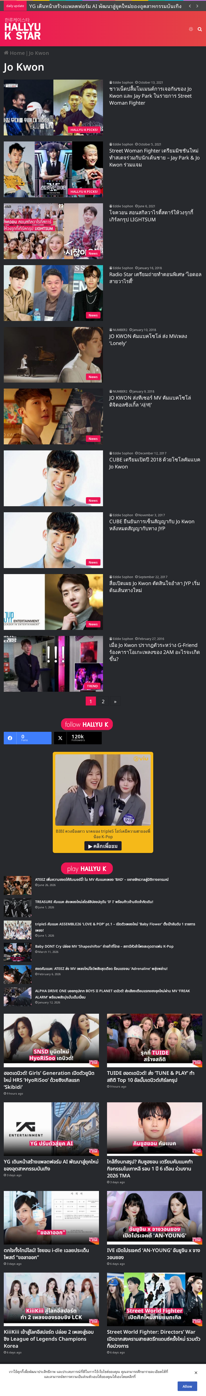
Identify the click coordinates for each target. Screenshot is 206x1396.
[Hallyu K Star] (22, 29)
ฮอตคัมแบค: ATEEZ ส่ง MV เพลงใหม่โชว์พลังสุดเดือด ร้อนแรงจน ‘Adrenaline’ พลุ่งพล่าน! (101, 968)
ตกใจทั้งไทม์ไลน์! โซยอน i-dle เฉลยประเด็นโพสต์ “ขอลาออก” (46, 1254)
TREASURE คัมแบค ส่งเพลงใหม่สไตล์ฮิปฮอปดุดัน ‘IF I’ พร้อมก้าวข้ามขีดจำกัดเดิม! (94, 902)
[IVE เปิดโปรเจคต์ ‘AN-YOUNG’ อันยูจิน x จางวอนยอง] (154, 1218)
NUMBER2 (120, 329)
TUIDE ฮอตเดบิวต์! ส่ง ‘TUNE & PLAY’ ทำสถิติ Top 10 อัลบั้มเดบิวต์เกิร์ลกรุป (150, 1077)
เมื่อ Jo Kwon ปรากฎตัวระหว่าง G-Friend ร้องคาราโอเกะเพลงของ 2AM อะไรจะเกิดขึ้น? (154, 652)
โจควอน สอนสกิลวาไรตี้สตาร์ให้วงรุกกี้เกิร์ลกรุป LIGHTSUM (151, 216)
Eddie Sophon (123, 82)
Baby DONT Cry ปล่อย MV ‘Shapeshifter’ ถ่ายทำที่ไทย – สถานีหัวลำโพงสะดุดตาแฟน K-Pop (104, 946)
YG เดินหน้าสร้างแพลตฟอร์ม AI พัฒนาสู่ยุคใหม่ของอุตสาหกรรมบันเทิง (51, 1165)
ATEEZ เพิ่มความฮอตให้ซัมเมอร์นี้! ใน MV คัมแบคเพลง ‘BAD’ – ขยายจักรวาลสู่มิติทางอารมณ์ (102, 879)
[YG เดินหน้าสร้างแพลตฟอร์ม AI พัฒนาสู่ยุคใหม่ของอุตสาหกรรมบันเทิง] (51, 1129)
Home (17, 53)
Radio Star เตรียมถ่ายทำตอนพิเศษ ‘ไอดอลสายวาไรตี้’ (155, 278)
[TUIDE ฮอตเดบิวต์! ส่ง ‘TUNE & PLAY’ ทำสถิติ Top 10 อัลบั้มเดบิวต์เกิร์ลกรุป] (154, 1040)
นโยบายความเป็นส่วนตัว (26, 1376)
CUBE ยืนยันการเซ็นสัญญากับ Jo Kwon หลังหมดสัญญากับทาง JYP (151, 525)
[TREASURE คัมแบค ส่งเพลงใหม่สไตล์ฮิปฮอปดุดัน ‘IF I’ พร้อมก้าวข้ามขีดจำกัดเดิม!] (17, 907)
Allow (187, 1386)
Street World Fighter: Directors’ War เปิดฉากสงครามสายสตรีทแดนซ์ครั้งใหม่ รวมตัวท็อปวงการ (153, 1339)
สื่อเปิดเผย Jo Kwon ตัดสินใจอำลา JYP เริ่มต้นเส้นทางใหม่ (154, 587)
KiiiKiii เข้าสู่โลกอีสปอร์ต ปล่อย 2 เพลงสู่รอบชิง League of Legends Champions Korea (49, 1339)
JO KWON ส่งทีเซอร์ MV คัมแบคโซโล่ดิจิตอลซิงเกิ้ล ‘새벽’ (150, 401)
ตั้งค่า (141, 1376)
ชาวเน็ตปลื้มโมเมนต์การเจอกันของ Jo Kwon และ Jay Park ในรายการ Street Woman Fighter (150, 96)
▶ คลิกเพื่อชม (103, 846)
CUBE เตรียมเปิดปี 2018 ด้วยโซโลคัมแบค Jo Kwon (154, 463)
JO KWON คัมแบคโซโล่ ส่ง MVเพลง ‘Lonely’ (148, 340)
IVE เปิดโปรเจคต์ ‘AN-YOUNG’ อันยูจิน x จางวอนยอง (153, 1254)
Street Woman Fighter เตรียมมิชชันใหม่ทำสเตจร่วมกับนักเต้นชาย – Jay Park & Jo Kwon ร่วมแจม (154, 158)
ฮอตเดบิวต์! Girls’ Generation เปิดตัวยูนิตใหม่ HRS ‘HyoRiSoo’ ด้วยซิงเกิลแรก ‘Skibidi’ (49, 1080)
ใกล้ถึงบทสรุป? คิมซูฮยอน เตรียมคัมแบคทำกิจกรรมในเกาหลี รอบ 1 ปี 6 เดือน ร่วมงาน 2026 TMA (150, 1169)
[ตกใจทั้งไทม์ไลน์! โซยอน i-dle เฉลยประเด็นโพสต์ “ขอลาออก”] (51, 1218)
